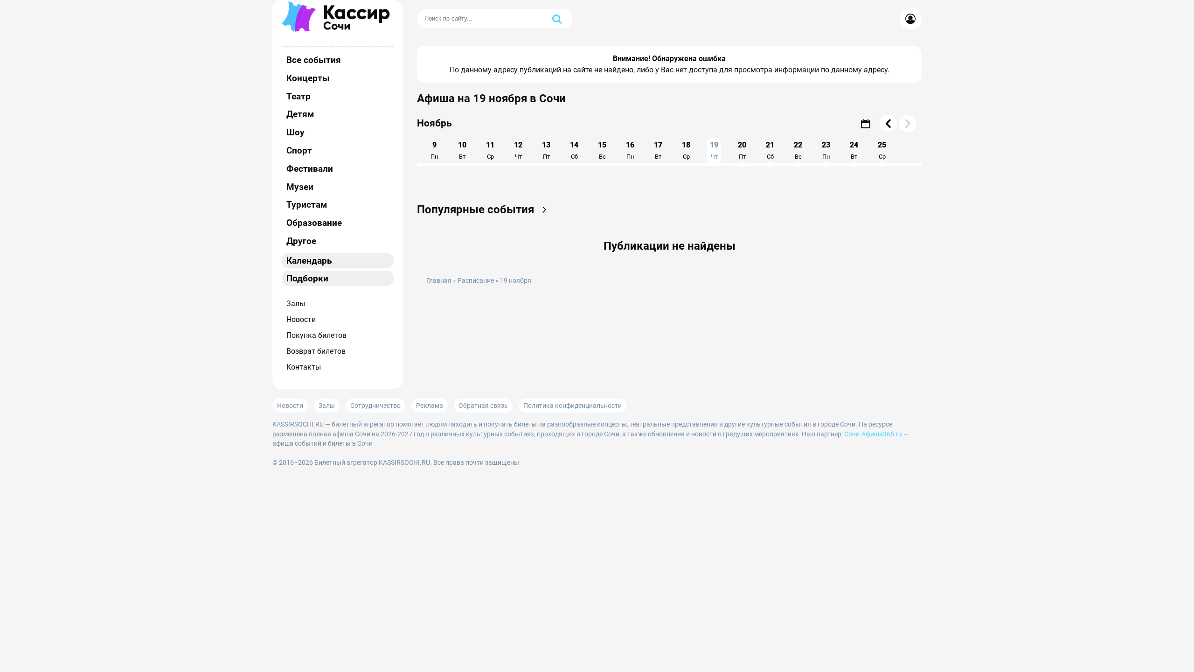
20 (742, 150)
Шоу (295, 132)
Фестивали (309, 168)
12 (518, 150)
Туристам (306, 204)
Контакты (303, 367)
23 (826, 150)
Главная (438, 281)
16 (630, 150)
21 (770, 150)
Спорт (299, 150)
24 (854, 150)
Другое (301, 241)
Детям (300, 114)
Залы (295, 303)
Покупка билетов (316, 335)
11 (490, 150)
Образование (314, 222)
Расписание (476, 281)
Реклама (429, 405)
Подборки (307, 278)
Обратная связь (483, 405)
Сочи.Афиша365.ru (873, 434)
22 (798, 150)
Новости (301, 319)
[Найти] (557, 18)
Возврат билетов (316, 351)
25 (882, 150)
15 (602, 150)
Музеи (299, 187)
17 (658, 150)
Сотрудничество (375, 405)
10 (462, 150)
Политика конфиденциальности (572, 405)
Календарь (309, 260)
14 (574, 150)
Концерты (308, 78)
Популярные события (477, 209)
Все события (313, 60)
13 (546, 150)
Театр (298, 96)
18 (686, 150)
